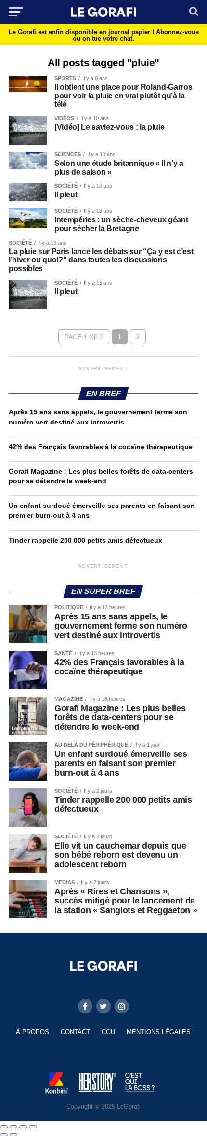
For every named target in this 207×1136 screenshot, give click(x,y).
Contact (75, 1032)
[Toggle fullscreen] (23, 1126)
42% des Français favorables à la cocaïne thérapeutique (101, 447)
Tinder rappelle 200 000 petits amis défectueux (85, 540)
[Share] (13, 1126)
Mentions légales (159, 1032)
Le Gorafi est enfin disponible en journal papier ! (104, 35)
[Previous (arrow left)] (4, 1134)
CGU (108, 1032)
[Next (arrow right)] (13, 1134)
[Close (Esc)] (4, 1126)
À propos (32, 1032)
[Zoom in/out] (33, 1126)
